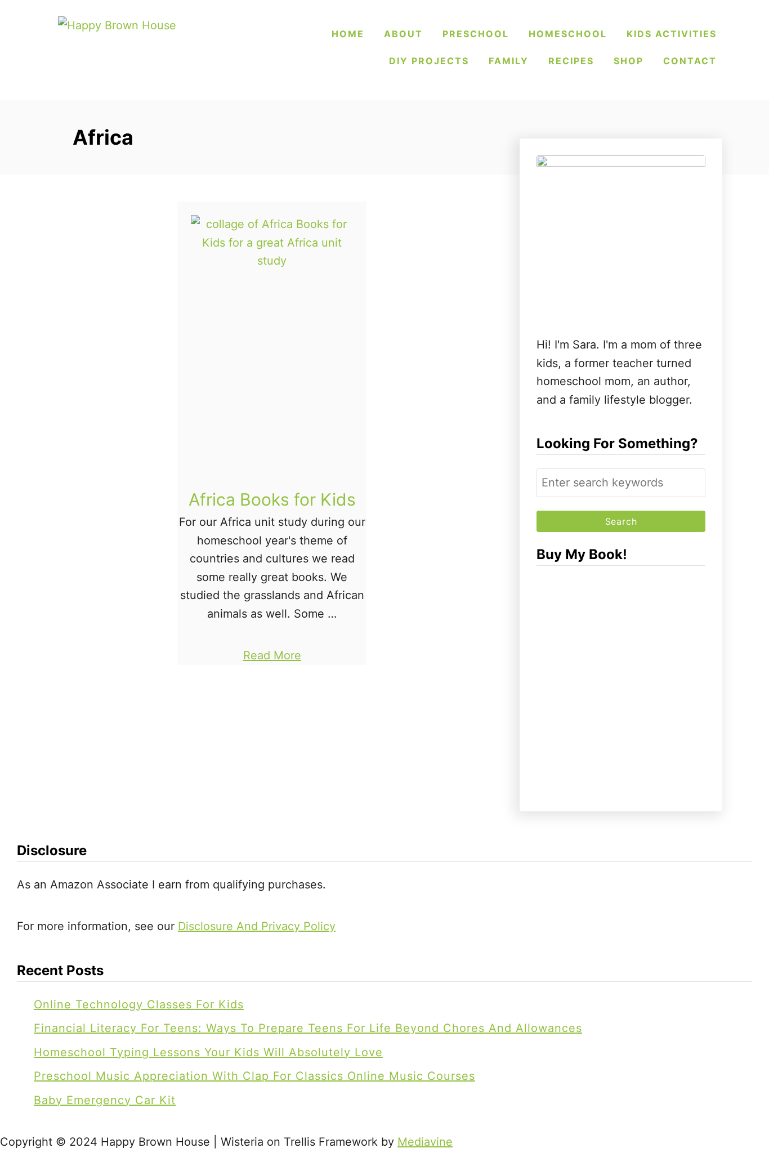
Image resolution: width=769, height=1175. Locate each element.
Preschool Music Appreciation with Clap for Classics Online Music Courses (254, 1076)
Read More (272, 655)
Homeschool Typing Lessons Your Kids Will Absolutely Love (208, 1052)
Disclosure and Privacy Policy (257, 926)
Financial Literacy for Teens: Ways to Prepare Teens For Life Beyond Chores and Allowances (308, 1028)
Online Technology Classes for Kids (139, 1004)
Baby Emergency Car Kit (105, 1100)
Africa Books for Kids (272, 499)
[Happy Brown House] (136, 48)
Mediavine (425, 1142)
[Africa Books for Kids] (272, 350)
